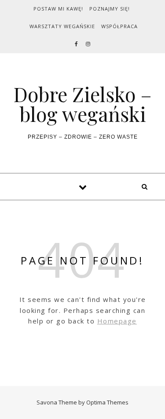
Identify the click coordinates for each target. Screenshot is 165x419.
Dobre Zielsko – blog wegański (82, 104)
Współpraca (119, 26)
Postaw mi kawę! (58, 8)
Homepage (117, 320)
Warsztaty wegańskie (62, 26)
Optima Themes (107, 402)
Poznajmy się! (109, 8)
